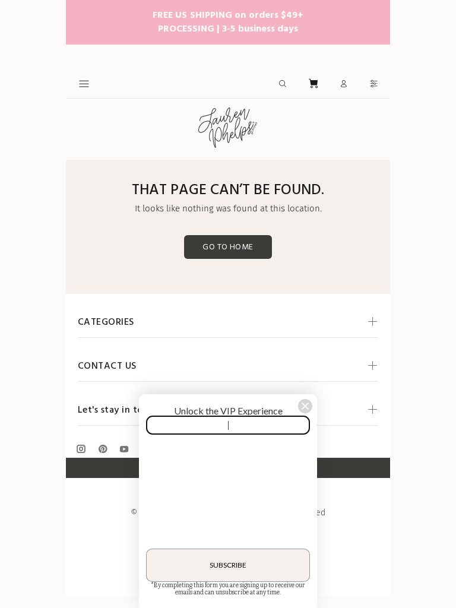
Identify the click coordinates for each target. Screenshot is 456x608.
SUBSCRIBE (228, 564)
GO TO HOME (227, 247)
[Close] (305, 406)
